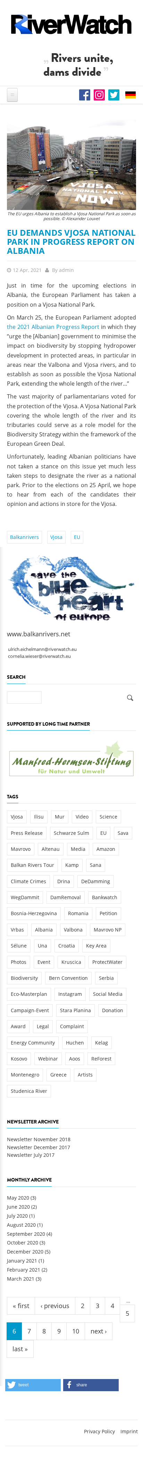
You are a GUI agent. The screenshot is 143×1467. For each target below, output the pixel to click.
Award (18, 1026)
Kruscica (71, 962)
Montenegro (25, 1074)
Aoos (74, 1058)
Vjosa (56, 537)
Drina (63, 881)
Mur (60, 816)
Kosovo (19, 1058)
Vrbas (17, 929)
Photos (18, 962)
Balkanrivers (24, 537)
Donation (112, 1010)
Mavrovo (21, 849)
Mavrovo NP (107, 929)
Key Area (96, 945)
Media (78, 849)
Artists (85, 1074)
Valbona (73, 929)
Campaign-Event (30, 1010)
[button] (33, 1385)
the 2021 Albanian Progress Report (53, 327)
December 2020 (25, 1251)
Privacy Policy (99, 1431)
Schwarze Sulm (71, 833)
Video (82, 816)
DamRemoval (65, 897)
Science (108, 816)
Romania (78, 913)
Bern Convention (68, 978)
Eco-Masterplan (29, 994)
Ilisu (39, 816)
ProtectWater (107, 962)
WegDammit (25, 897)
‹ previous (55, 1305)
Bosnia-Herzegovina (34, 913)
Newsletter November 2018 (38, 1139)
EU (77, 537)
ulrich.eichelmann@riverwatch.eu (42, 649)
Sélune (19, 945)
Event (43, 962)
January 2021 (22, 1260)
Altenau (51, 849)
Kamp (72, 865)
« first (21, 1305)
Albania (44, 929)
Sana (95, 865)
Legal (43, 1026)
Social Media (108, 994)
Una (42, 945)
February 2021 (23, 1269)
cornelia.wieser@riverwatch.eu (39, 656)
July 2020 (17, 1215)
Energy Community (33, 1042)
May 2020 (18, 1197)
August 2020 (21, 1225)
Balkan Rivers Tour (32, 865)
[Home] (71, 24)
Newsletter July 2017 (30, 1155)
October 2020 (22, 1242)
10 (75, 1331)
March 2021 (20, 1278)
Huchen (75, 1042)
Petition (108, 913)
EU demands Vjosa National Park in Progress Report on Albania (71, 242)
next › (99, 1331)
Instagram (70, 994)
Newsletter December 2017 (38, 1147)
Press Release (27, 833)
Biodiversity (24, 978)
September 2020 (26, 1234)
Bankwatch (104, 897)
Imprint (129, 1431)
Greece (58, 1074)
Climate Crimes (28, 881)
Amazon (105, 849)
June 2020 (18, 1206)
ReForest (101, 1058)
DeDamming (95, 881)
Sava (123, 833)
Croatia (66, 945)
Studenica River (29, 1091)
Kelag (101, 1042)
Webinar (48, 1058)
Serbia (106, 978)
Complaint (72, 1026)
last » (20, 1349)
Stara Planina (75, 1010)
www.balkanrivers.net (38, 634)
